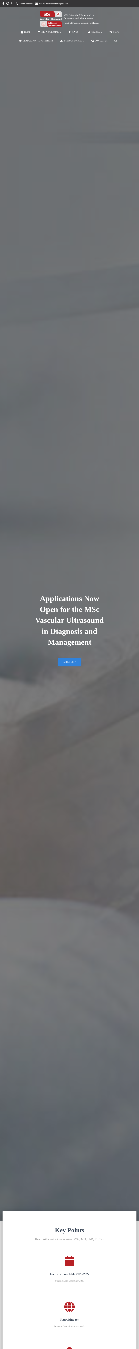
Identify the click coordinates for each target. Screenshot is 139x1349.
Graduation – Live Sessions (38, 41)
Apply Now (69, 662)
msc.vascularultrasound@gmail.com (53, 4)
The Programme (50, 32)
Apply (75, 32)
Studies (96, 32)
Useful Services (73, 41)
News (116, 32)
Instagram (7, 4)
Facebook (3, 4)
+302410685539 (26, 4)
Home (27, 32)
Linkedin (12, 4)
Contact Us (101, 41)
